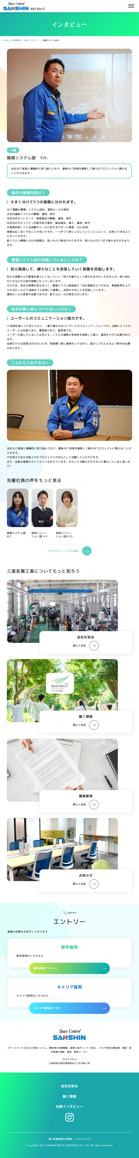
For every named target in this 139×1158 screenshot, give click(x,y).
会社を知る (69, 1086)
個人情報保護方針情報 (60, 1139)
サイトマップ (83, 1139)
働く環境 (69, 1096)
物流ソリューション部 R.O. (64, 534)
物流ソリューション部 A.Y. (39, 534)
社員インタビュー (69, 1106)
